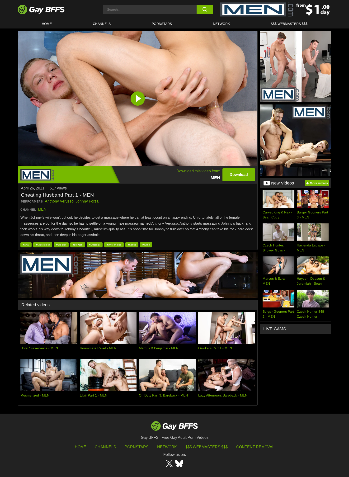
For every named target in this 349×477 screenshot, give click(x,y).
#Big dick (61, 244)
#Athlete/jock (43, 244)
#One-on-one (114, 244)
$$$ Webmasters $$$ (289, 24)
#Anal (26, 244)
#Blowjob (78, 244)
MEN (42, 209)
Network (221, 24)
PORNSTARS (162, 24)
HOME (47, 24)
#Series (132, 244)
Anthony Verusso (59, 201)
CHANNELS (102, 24)
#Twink (146, 244)
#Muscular (94, 244)
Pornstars (137, 447)
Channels (105, 447)
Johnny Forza (87, 201)
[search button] (205, 9)
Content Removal (255, 447)
